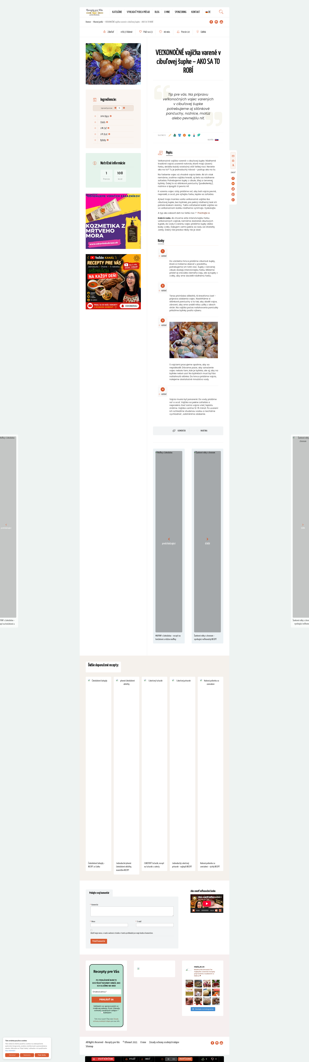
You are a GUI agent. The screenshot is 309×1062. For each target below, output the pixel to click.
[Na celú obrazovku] (220, 910)
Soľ (105, 128)
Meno (93, 921)
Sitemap (89, 1046)
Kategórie (117, 12)
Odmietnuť (12, 1055)
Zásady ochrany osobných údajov (105, 1020)
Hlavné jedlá (98, 22)
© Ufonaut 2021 (130, 1042)
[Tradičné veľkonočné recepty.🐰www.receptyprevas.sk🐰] (207, 992)
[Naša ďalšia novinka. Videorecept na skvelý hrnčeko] (216, 992)
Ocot (105, 134)
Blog (157, 12)
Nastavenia (27, 1055)
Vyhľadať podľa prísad (138, 12)
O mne (167, 12)
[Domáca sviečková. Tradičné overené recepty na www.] (198, 983)
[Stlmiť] (216, 910)
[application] (206, 903)
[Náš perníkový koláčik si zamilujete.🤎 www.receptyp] (198, 1001)
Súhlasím (107, 1013)
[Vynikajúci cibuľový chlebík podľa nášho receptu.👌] (207, 1001)
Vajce (107, 116)
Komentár (182, 431)
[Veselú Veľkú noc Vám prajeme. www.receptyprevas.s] (198, 992)
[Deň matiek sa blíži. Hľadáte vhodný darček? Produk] (189, 992)
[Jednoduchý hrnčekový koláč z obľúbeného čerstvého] (207, 983)
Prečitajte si (204, 213)
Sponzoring (180, 12)
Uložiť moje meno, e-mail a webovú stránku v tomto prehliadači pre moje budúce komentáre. (122, 933)
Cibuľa (102, 122)
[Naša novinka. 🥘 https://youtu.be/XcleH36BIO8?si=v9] (189, 983)
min (173, 1059)
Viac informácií (10, 1050)
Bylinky (103, 140)
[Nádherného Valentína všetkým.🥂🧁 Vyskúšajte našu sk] (189, 1001)
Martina (204, 431)
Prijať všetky (42, 1055)
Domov (88, 22)
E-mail (138, 921)
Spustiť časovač (185, 1059)
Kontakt (195, 12)
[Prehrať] (193, 910)
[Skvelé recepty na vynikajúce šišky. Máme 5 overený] (216, 1001)
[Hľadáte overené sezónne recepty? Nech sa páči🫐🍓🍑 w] (216, 983)
